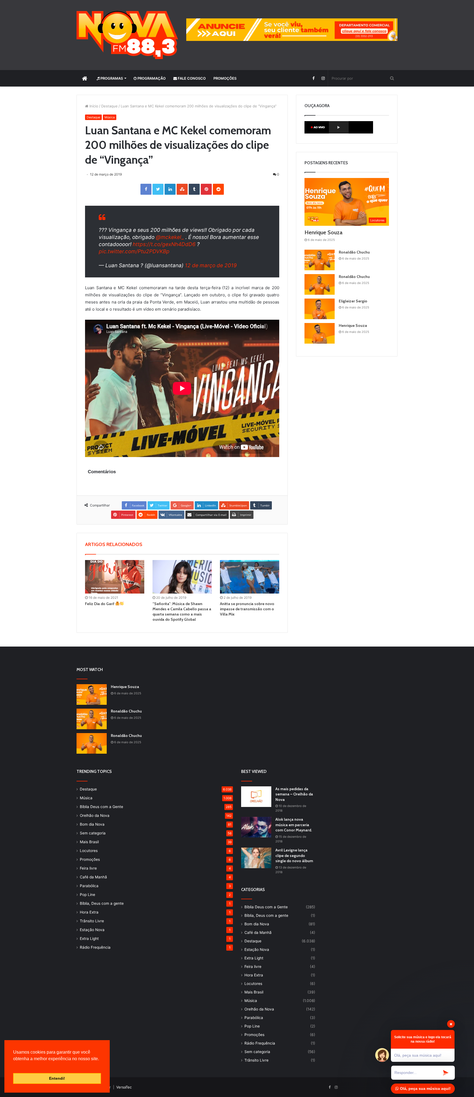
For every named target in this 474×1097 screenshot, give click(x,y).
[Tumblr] (194, 189)
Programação (151, 78)
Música (110, 117)
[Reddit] (218, 189)
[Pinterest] (206, 189)
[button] (14, 1066)
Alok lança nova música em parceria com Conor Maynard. (293, 825)
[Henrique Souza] (319, 333)
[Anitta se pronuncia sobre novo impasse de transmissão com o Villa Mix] (249, 577)
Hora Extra (89, 912)
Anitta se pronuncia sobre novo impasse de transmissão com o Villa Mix (247, 609)
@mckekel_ (170, 237)
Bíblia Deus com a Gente (101, 806)
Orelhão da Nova (94, 815)
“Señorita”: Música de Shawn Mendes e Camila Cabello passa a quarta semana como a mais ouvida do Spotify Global (182, 611)
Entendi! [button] (57, 1078)
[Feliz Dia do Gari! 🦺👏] (114, 577)
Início (93, 106)
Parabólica (89, 886)
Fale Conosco (191, 78)
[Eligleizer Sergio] (319, 309)
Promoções (224, 78)
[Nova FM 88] (127, 35)
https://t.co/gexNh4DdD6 (164, 244)
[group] (291, 29)
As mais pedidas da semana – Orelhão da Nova (294, 794)
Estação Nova (92, 930)
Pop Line (87, 894)
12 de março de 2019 (211, 265)
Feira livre (88, 868)
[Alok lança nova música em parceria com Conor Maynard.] (256, 827)
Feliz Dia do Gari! (100, 603)
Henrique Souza (323, 232)
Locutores (89, 850)
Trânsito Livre (92, 921)
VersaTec (124, 1087)
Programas (111, 78)
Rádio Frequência (95, 947)
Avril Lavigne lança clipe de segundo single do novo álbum (294, 855)
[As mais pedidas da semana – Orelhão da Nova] (256, 796)
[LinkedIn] (170, 189)
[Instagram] (323, 78)
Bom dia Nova (92, 824)
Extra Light (89, 938)
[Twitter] (158, 189)
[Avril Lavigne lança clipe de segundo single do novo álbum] (256, 858)
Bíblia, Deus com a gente (102, 903)
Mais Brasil (89, 842)
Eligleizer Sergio (353, 301)
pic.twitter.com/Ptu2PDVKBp (134, 251)
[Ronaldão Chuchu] (319, 260)
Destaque (109, 106)
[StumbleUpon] (182, 189)
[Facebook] (313, 78)
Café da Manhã (93, 877)
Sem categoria (93, 833)
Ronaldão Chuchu (354, 252)
